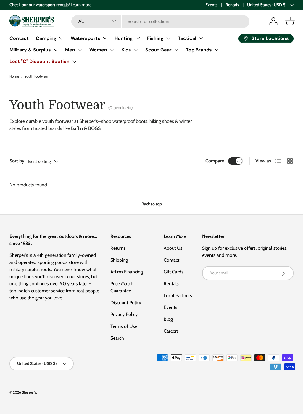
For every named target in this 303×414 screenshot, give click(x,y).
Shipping (119, 260)
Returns (118, 248)
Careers (171, 331)
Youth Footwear (37, 76)
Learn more (81, 4)
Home (14, 76)
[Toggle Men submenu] (79, 49)
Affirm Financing (126, 272)
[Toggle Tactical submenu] (200, 38)
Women (98, 50)
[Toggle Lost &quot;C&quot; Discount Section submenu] (74, 61)
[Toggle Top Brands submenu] (216, 49)
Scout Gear (158, 50)
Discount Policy (125, 302)
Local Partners (178, 295)
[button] (289, 21)
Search (117, 338)
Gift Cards (173, 272)
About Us (173, 248)
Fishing (155, 38)
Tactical (187, 38)
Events (211, 4)
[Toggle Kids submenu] (135, 49)
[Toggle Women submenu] (111, 49)
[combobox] (160, 21)
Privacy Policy (124, 314)
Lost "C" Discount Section (39, 61)
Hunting (124, 38)
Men (70, 50)
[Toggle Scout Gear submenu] (176, 49)
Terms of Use (123, 326)
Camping (46, 38)
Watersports (85, 38)
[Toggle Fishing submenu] (168, 38)
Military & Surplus (30, 50)
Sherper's (29, 392)
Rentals (232, 4)
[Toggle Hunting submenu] (137, 38)
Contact (19, 38)
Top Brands (199, 50)
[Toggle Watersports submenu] (105, 38)
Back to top (151, 204)
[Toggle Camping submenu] (61, 38)
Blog (168, 319)
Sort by (17, 161)
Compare (214, 161)
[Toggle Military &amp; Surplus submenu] (55, 49)
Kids (126, 50)
